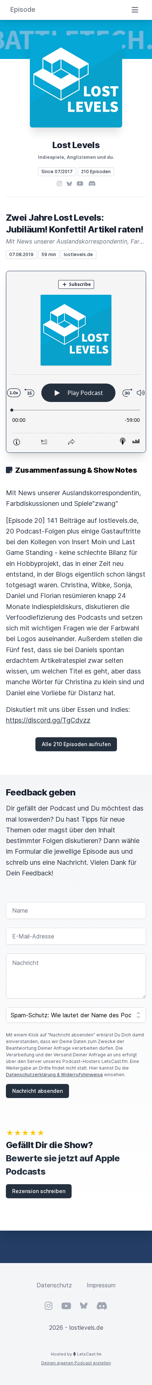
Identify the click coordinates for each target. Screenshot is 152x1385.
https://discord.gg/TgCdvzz (48, 720)
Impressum (101, 1285)
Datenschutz (54, 1285)
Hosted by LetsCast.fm (76, 1354)
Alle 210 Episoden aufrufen (76, 744)
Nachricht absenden (37, 1091)
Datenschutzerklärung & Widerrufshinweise (54, 1074)
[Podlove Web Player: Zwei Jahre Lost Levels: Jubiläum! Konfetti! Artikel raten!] (76, 361)
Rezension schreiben (38, 1191)
